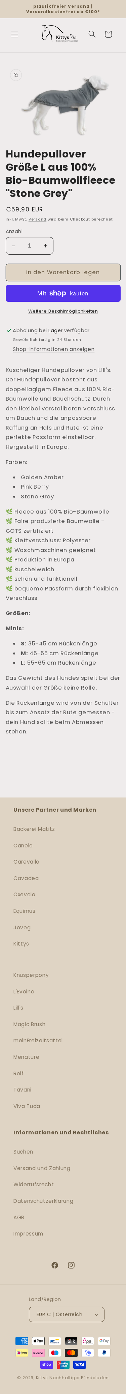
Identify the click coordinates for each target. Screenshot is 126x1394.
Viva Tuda (26, 1106)
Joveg (22, 927)
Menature (26, 1057)
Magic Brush (29, 1024)
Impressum (28, 1233)
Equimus (24, 910)
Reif (18, 1073)
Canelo (23, 845)
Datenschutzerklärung (43, 1200)
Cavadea (26, 878)
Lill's (18, 1007)
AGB (19, 1217)
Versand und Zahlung (42, 1168)
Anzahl (14, 231)
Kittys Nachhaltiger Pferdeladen (72, 1378)
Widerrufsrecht (33, 1184)
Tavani (22, 1089)
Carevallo (26, 861)
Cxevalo (24, 894)
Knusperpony (31, 975)
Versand (37, 219)
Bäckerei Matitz (34, 829)
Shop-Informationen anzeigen (53, 349)
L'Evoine (23, 991)
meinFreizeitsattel (38, 1040)
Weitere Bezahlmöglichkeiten (63, 311)
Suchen (23, 1151)
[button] (15, 34)
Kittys (21, 943)
